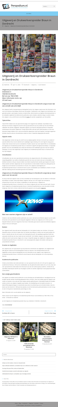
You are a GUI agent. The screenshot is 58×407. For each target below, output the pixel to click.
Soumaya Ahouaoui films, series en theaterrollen (13, 368)
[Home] (2, 26)
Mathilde (6, 84)
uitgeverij (43, 188)
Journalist (36, 403)
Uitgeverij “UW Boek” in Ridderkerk (11, 337)
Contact (41, 403)
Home (16, 403)
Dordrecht (26, 84)
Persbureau (24, 403)
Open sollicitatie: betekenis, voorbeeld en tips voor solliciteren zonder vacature (20, 365)
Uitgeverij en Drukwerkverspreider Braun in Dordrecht (22, 26)
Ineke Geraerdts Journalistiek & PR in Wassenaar (29, 345)
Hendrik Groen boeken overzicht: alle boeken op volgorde (15, 371)
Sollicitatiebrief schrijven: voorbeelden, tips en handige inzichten (16, 373)
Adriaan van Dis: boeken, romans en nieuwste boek (13, 363)
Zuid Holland (41, 84)
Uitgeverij (34, 84)
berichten (29, 405)
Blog (20, 403)
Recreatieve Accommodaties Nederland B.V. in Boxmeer (47, 339)
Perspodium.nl (39, 405)
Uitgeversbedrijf (8, 304)
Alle (26, 405)
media (28, 117)
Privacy (33, 405)
